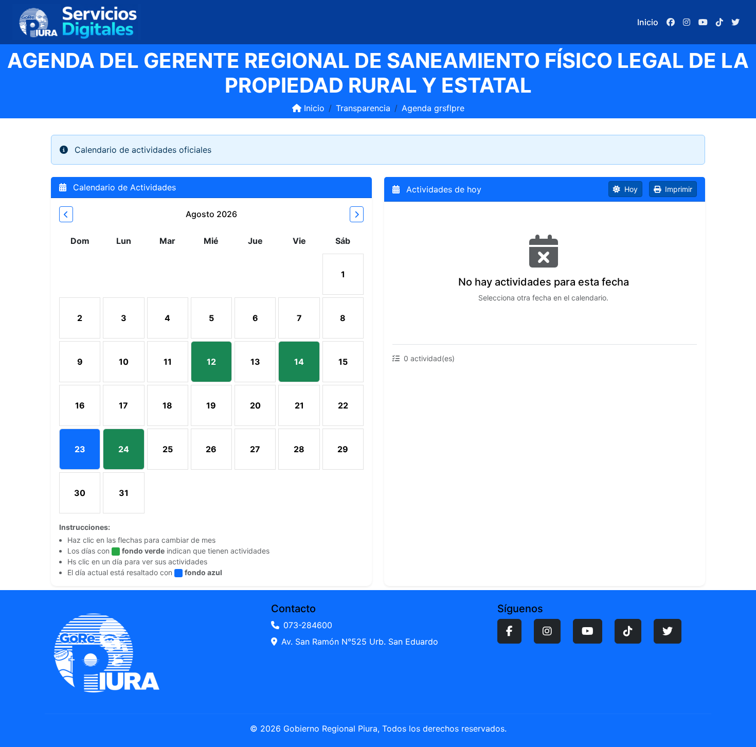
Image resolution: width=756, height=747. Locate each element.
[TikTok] (628, 631)
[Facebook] (509, 631)
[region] (544, 273)
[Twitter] (667, 631)
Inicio (647, 22)
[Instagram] (547, 631)
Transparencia (363, 108)
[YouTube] (587, 631)
